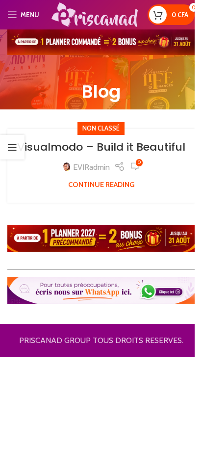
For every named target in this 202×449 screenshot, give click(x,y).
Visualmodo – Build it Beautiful (101, 147)
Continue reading (101, 184)
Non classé (101, 128)
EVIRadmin (91, 167)
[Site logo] (94, 14)
